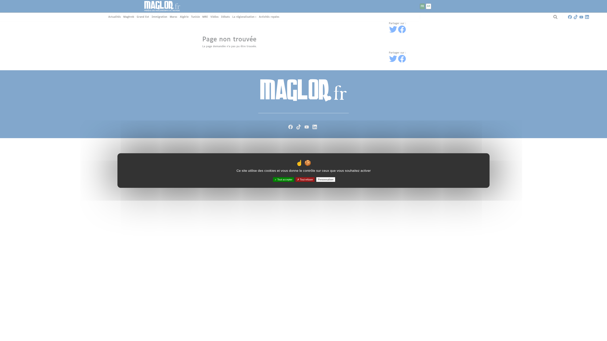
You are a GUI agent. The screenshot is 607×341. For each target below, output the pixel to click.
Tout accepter (284, 179)
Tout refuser (306, 179)
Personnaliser (326, 179)
